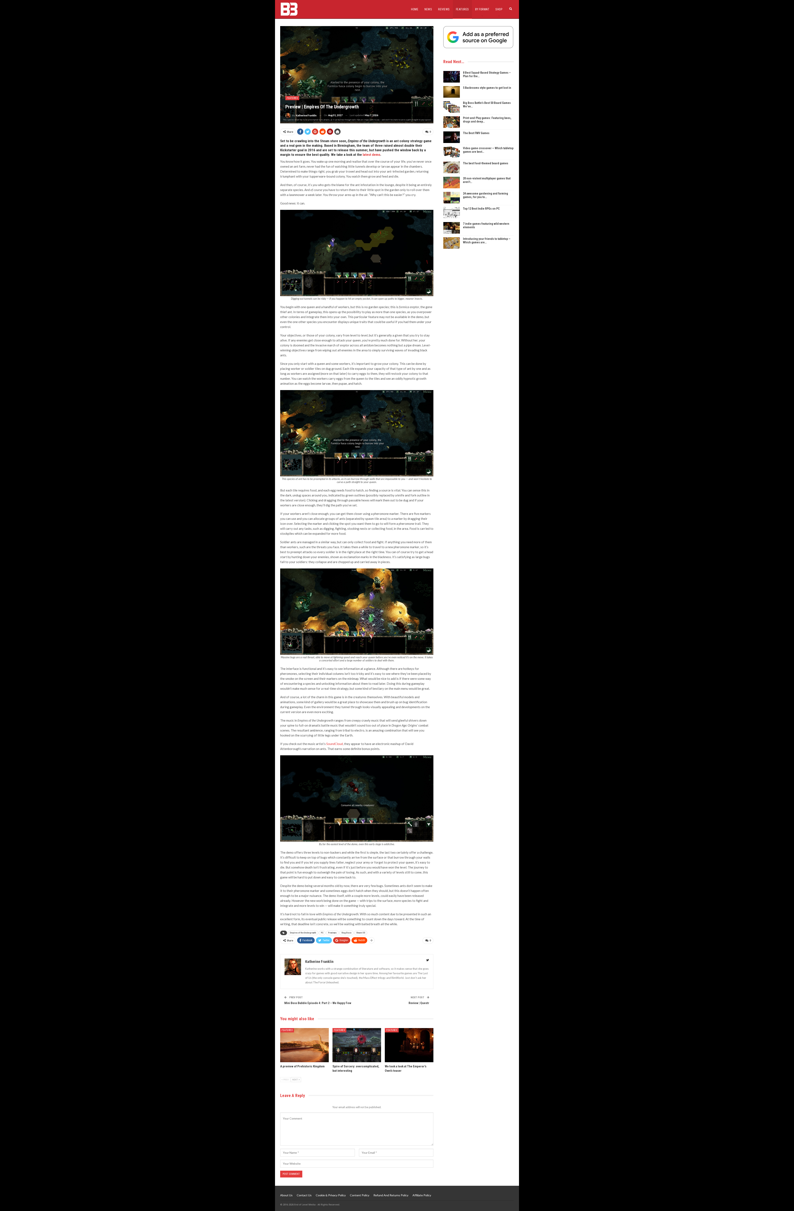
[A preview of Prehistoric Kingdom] (304, 1045)
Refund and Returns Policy (390, 1195)
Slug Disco (346, 933)
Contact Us (304, 1195)
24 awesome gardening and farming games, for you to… (485, 195)
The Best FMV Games (476, 133)
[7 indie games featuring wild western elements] (451, 228)
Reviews (444, 9)
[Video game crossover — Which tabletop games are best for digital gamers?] (451, 152)
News (428, 9)
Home (414, 9)
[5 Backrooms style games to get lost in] (451, 92)
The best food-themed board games (485, 163)
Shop (498, 9)
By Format (482, 9)
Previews (332, 933)
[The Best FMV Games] (451, 137)
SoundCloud (334, 744)
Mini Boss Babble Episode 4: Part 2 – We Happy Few (317, 1003)
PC (322, 933)
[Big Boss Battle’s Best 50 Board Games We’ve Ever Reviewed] (451, 107)
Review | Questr (419, 1003)
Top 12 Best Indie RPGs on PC (481, 208)
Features (462, 9)
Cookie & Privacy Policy (331, 1195)
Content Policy (359, 1195)
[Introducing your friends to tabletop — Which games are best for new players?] (451, 243)
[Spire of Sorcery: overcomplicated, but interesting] (356, 1045)
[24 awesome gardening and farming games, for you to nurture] (451, 197)
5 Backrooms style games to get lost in (487, 87)
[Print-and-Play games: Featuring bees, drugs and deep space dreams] (451, 122)
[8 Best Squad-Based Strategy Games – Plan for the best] (451, 77)
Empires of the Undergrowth (303, 933)
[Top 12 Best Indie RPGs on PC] (451, 213)
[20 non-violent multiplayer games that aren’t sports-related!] (451, 182)
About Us (286, 1195)
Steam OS (360, 933)
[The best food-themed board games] (451, 167)
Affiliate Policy (422, 1195)
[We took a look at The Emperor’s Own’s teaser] (409, 1045)
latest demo (371, 155)
